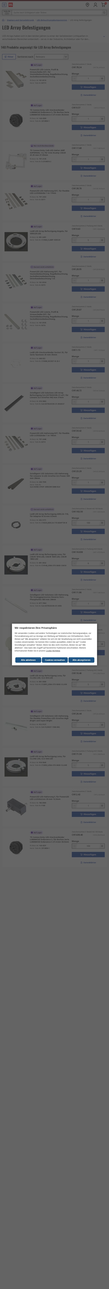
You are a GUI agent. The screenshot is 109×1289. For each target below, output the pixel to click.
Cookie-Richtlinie (53, 650)
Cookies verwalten (55, 660)
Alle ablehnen (28, 660)
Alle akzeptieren (81, 660)
